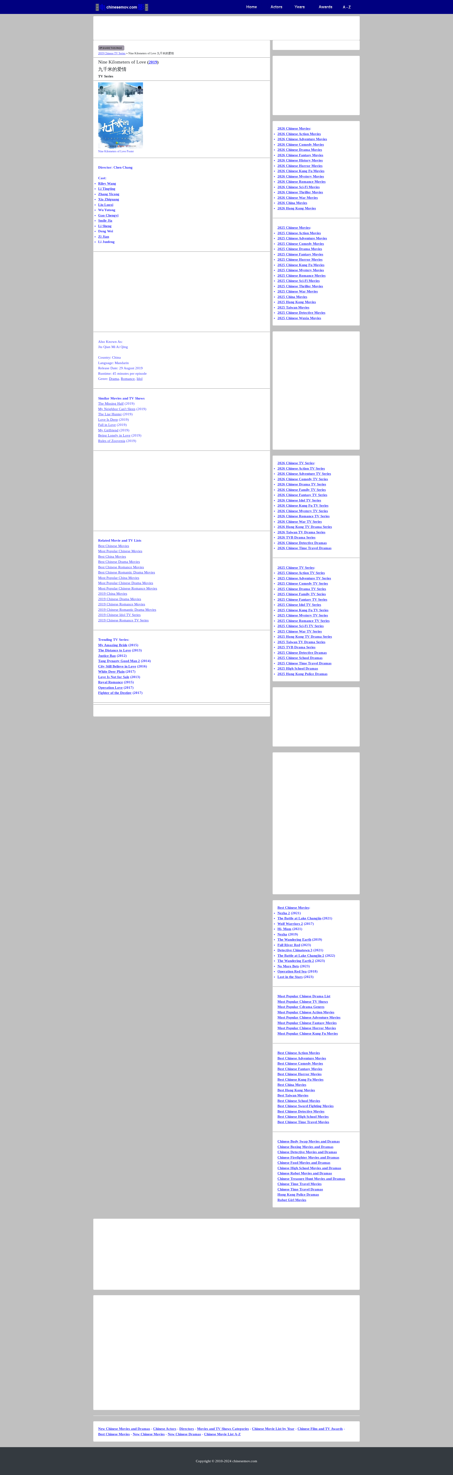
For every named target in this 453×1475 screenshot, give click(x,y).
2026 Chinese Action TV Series (301, 468)
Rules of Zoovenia (111, 441)
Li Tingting (106, 189)
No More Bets (288, 966)
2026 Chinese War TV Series (299, 521)
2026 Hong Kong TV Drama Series (304, 527)
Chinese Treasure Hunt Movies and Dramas (311, 1179)
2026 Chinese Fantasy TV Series (302, 495)
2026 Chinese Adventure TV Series (304, 474)
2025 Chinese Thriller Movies (300, 286)
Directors (186, 1429)
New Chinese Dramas (184, 1434)
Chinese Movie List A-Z (222, 1434)
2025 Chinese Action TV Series (301, 573)
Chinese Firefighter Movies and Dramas (308, 1157)
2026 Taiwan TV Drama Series (301, 532)
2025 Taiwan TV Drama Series (301, 642)
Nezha (282, 934)
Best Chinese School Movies (298, 1101)
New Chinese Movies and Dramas (124, 1429)
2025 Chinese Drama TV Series (301, 589)
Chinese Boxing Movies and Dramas (305, 1147)
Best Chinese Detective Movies (300, 1111)
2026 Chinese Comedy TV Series (302, 479)
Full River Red (288, 945)
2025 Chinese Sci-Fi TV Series (300, 626)
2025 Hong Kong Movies (296, 302)
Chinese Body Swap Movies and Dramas (308, 1141)
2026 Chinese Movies (293, 128)
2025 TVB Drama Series (296, 647)
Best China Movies (112, 556)
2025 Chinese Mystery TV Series (302, 615)
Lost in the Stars (290, 977)
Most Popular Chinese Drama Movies (125, 583)
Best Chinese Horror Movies (299, 1074)
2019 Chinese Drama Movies (119, 599)
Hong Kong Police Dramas (298, 1194)
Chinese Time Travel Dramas (300, 1189)
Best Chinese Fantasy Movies (299, 1069)
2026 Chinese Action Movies (299, 134)
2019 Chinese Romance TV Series (123, 620)
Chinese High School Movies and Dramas (309, 1168)
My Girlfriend (108, 430)
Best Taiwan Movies (292, 1095)
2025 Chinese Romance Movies (301, 275)
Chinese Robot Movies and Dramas (304, 1173)
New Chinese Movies (149, 1434)
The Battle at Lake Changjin (299, 918)
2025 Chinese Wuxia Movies (299, 318)
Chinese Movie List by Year (273, 1429)
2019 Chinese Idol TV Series (119, 615)
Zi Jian (103, 236)
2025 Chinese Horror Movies (300, 259)
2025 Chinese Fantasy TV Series (302, 599)
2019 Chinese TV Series (112, 53)
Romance (128, 379)
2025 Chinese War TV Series (299, 631)
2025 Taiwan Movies (293, 307)
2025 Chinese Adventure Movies (302, 238)
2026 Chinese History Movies (300, 160)
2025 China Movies (292, 297)
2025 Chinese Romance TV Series (303, 621)
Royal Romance (110, 682)
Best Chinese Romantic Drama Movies (126, 572)
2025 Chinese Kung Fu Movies (300, 265)
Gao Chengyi (108, 215)
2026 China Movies (292, 203)
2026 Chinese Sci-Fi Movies (298, 187)
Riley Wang (107, 183)
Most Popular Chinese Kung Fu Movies (307, 1033)
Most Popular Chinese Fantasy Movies (307, 1023)
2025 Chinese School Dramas (300, 658)
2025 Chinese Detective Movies (301, 313)
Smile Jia (105, 220)
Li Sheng (105, 226)
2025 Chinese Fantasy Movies (300, 254)
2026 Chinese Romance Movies (301, 181)
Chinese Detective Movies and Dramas (307, 1152)
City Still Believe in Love (117, 666)
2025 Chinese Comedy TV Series (302, 583)
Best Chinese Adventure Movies (301, 1058)
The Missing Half (111, 403)
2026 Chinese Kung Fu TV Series (302, 505)
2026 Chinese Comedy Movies (300, 144)
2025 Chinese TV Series (295, 568)
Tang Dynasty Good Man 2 (119, 661)
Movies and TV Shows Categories (223, 1429)
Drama (114, 379)
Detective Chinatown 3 (294, 950)
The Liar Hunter (110, 414)
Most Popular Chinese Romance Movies (127, 588)
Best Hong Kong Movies (296, 1090)
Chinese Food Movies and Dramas (303, 1163)
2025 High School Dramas (297, 668)
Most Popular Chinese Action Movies (305, 1012)
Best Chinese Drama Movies (119, 562)
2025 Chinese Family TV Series (301, 594)
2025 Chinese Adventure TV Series (304, 578)
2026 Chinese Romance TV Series (303, 516)
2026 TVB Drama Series (296, 537)
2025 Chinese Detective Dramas (302, 653)
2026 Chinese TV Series (295, 463)
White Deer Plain (111, 671)
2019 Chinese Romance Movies (121, 604)
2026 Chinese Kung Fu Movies (300, 171)
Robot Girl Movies (291, 1200)
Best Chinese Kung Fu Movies (300, 1079)
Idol (140, 379)
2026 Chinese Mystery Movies (300, 176)
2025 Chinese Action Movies (299, 233)
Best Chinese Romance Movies (121, 567)
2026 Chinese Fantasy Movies (300, 155)
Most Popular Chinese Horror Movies (306, 1028)
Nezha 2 (283, 913)
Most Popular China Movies (118, 578)
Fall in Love (107, 425)
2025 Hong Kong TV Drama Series (304, 636)
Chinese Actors (164, 1429)
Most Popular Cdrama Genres (300, 1007)
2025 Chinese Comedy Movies (300, 244)
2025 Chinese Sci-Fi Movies (298, 281)
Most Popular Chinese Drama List (303, 996)
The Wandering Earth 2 (295, 961)
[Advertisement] (207, 28)
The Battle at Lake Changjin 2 (300, 955)
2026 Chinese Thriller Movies (300, 192)
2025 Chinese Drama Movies (299, 249)
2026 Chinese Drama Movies (299, 150)
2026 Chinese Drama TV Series (301, 484)
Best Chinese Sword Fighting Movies (305, 1106)
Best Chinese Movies (113, 546)
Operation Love (110, 687)
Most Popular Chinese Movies (120, 551)
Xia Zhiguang (108, 199)
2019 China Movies (112, 593)
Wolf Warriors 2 (290, 924)
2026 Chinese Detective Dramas (302, 543)
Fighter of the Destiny (115, 693)
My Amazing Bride (112, 645)
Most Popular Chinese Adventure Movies (308, 1017)
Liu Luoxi (105, 205)
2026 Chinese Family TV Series (301, 490)
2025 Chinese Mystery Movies (300, 270)
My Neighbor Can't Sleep (116, 409)
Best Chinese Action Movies (298, 1053)
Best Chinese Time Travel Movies (303, 1122)
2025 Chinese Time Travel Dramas (304, 663)
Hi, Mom (284, 929)
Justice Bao (107, 656)
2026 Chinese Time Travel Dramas (304, 548)
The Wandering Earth (294, 939)
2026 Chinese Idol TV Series (299, 500)
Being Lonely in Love (114, 435)
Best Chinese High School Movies (303, 1116)
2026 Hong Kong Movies (296, 208)
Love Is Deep (108, 419)
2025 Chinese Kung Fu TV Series (302, 610)
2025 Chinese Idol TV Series (299, 605)
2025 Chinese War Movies (297, 291)
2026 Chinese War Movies (297, 198)
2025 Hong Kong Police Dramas (302, 674)
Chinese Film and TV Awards (320, 1429)
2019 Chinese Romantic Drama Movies (127, 610)
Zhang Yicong (108, 194)
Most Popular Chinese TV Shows (302, 1001)
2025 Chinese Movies (293, 228)
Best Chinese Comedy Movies (300, 1063)
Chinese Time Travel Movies (299, 1184)
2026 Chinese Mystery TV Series (302, 511)
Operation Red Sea (292, 971)
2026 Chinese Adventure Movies (302, 139)
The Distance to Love (114, 650)
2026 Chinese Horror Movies (300, 166)
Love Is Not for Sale (113, 677)
